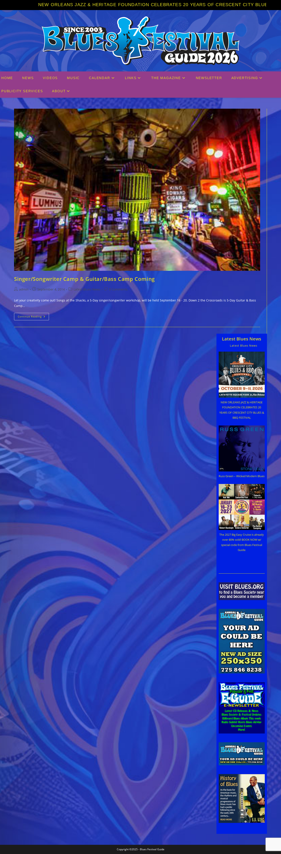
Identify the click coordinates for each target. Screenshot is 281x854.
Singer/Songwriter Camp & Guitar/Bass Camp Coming (84, 278)
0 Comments (118, 289)
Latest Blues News (87, 289)
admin (24, 289)
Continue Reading (33, 317)
